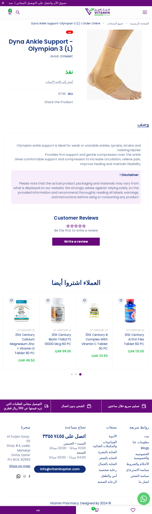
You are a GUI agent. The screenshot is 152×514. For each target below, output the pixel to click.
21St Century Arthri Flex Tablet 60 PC (134, 339)
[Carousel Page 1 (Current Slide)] (80, 374)
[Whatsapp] (18, 476)
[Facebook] (29, 477)
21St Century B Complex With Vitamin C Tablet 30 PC (95, 341)
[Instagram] (24, 477)
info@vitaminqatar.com (60, 469)
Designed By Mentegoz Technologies (92, 505)
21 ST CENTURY (135, 330)
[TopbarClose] (3, 3)
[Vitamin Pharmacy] (97, 12)
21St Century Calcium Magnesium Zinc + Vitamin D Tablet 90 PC (22, 343)
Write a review (76, 241)
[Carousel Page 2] (76, 374)
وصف (143, 124)
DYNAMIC (67, 56)
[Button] (18, 12)
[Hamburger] (143, 12)
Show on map (19, 466)
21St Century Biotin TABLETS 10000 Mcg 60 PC (58, 339)
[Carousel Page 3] (71, 374)
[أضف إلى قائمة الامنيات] (121, 300)
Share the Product (59, 102)
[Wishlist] (133, 510)
